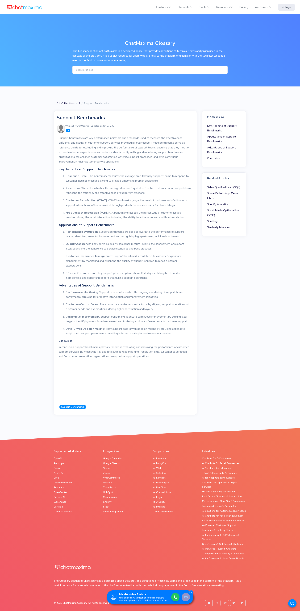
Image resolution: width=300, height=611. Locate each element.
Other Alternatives (163, 511)
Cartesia (58, 506)
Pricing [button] (243, 7)
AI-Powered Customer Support (219, 525)
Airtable (107, 482)
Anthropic (59, 463)
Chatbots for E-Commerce (216, 458)
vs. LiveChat (159, 487)
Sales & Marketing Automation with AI (223, 520)
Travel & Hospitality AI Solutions (220, 473)
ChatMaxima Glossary (75, 603)
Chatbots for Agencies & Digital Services (219, 484)
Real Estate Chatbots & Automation (222, 496)
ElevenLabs (60, 502)
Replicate (59, 487)
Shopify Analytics (217, 204)
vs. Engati (158, 497)
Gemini (57, 468)
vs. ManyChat (160, 463)
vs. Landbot (159, 477)
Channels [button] (183, 7)
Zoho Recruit (110, 487)
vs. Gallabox (159, 473)
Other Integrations (113, 511)
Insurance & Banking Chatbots (219, 530)
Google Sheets (111, 463)
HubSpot (108, 492)
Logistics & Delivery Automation (219, 506)
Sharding (212, 221)
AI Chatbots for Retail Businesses (220, 463)
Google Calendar (112, 458)
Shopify (107, 502)
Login (287, 7)
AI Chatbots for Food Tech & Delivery (222, 515)
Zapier (106, 473)
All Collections (66, 103)
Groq (56, 477)
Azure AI (58, 473)
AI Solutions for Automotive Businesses (224, 511)
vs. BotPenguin (161, 482)
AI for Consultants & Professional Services (220, 537)
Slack (106, 506)
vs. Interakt (159, 506)
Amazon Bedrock (63, 482)
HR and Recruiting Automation (219, 491)
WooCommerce (111, 477)
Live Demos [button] (261, 7)
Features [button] (162, 7)
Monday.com (110, 497)
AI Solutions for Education (216, 468)
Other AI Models (63, 511)
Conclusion (213, 158)
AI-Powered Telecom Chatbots (219, 548)
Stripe (106, 468)
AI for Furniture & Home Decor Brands (223, 558)
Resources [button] (223, 7)
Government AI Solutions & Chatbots (222, 544)
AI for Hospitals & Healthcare (218, 477)
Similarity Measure (218, 227)
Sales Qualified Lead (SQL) (223, 187)
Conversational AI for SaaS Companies (223, 501)
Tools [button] (203, 7)
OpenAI (58, 458)
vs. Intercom (159, 458)
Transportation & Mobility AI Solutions (223, 553)
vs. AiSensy (159, 502)
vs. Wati (157, 468)
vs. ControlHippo (162, 492)
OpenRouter (60, 492)
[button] (292, 603)
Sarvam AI (59, 497)
